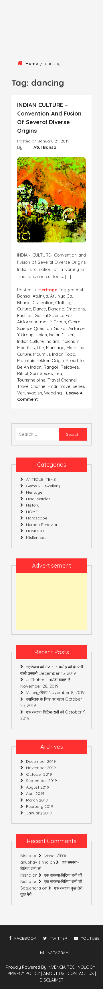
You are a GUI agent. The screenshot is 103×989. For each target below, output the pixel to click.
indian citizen (61, 334)
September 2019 (41, 780)
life (40, 347)
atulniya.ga (61, 296)
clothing (63, 302)
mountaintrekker (33, 360)
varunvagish (29, 393)
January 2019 (39, 813)
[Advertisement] (51, 601)
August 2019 (37, 787)
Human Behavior (42, 524)
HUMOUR (35, 530)
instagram (58, 952)
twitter (58, 938)
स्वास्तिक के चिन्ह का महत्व (45, 699)
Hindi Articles (38, 498)
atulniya (40, 296)
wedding (53, 393)
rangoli (51, 367)
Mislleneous (36, 537)
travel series (72, 386)
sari (34, 373)
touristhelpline (31, 380)
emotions (75, 309)
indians (53, 341)
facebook (25, 938)
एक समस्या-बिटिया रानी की (45, 712)
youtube (90, 938)
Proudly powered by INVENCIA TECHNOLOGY (51, 967)
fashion (25, 315)
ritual (22, 373)
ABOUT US (54, 973)
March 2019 (37, 800)
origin (58, 360)
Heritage (47, 289)
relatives (70, 367)
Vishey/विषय (36, 692)
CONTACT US (82, 973)
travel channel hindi (37, 386)
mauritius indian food (54, 354)
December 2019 (41, 761)
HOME (32, 511)
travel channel (62, 380)
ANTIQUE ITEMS (41, 479)
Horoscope (36, 518)
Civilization (43, 302)
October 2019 (39, 774)
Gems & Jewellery (43, 485)
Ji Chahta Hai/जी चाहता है (48, 679)
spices (46, 373)
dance (39, 309)
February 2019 (39, 806)
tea (58, 373)
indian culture (30, 341)
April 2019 (35, 793)
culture (24, 309)
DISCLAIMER (51, 980)
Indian (41, 334)
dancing (56, 309)
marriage (55, 347)
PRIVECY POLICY (24, 973)
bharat (24, 302)
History (32, 505)
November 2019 (41, 767)
